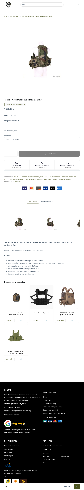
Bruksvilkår (8, 452)
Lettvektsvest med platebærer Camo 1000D (16, 314)
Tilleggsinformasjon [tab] (48, 201)
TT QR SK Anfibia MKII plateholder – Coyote (67, 314)
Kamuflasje (17, 182)
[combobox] (40, 4)
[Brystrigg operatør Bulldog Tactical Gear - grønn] (16, 335)
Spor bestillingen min (12, 407)
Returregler (8, 456)
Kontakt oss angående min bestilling (17, 411)
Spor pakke (8, 449)
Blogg (45, 397)
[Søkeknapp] (61, 4)
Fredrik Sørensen (19, 104)
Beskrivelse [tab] (33, 201)
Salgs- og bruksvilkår (50, 410)
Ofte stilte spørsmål (11, 446)
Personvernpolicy (49, 403)
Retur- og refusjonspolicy (52, 407)
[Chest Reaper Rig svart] (41, 297)
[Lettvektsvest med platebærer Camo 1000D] (16, 297)
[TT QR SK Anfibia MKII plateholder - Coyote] (67, 297)
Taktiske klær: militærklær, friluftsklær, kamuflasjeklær (48, 179)
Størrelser (8, 135)
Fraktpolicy (47, 400)
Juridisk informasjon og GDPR (54, 413)
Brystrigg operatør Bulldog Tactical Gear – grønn (15, 352)
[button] (11, 130)
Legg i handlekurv (49, 154)
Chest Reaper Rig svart (41, 313)
